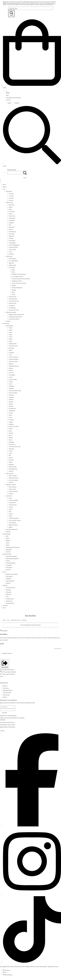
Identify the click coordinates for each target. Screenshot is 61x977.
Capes (10, 498)
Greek (10, 384)
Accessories (9, 495)
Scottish (11, 433)
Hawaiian (11, 388)
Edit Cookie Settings (41, 966)
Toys (4, 189)
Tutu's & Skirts (12, 522)
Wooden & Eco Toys (14, 310)
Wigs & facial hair (13, 525)
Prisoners (11, 419)
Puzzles (8, 560)
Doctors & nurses (13, 361)
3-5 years (11, 195)
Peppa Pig (11, 236)
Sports (10, 440)
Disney (10, 213)
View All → (8, 321)
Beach (7, 538)
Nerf (10, 225)
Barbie (10, 207)
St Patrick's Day (10, 598)
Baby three (11, 204)
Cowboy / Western (13, 357)
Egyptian (11, 363)
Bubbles (8, 540)
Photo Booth (9, 576)
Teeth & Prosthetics (14, 518)
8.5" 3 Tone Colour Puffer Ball (7, 674)
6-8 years (11, 198)
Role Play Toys (12, 303)
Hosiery (11, 513)
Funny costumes (13, 379)
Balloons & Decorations (12, 574)
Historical (11, 395)
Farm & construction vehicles (19, 283)
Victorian (11, 460)
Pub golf (11, 422)
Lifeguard (11, 397)
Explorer (11, 368)
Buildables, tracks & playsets (19, 274)
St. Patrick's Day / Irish (14, 446)
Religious (11, 424)
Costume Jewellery (13, 500)
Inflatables (8, 578)
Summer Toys (9, 601)
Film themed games (10, 563)
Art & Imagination (13, 260)
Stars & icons (12, 444)
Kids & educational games (12, 558)
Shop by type (9, 256)
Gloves (10, 509)
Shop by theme (9, 325)
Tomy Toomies (12, 249)
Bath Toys (11, 263)
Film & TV (11, 372)
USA (10, 455)
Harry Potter (12, 218)
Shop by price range (11, 312)
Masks (10, 516)
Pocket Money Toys (14, 301)
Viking (10, 462)
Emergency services (17, 281)
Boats (13, 272)
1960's (10, 334)
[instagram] (32, 893)
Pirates (11, 413)
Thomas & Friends (13, 247)
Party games (9, 567)
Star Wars (11, 254)
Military (14, 285)
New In (4, 187)
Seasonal (5, 585)
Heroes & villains (13, 393)
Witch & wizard (12, 466)
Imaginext (11, 222)
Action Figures (12, 258)
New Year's (8, 594)
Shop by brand (9, 202)
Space (13, 292)
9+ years (11, 200)
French (10, 377)
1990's (10, 341)
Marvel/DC (12, 227)
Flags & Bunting (10, 581)
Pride (10, 415)
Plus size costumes (13, 480)
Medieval (11, 399)
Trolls (10, 251)
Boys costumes (12, 487)
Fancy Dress (6, 323)
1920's (10, 328)
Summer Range (6, 534)
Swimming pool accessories (12, 547)
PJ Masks (11, 238)
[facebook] (32, 825)
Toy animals (12, 305)
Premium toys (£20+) (14, 319)
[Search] (25, 172)
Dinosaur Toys (12, 296)
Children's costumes (11, 484)
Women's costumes (13, 478)
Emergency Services (14, 366)
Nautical (11, 406)
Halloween (11, 386)
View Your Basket (25, 625)
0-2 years (11, 193)
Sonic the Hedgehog (14, 245)
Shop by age (9, 191)
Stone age (11, 448)
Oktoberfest (12, 410)
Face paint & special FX (11, 529)
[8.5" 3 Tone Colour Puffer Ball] (8, 672)
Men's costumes (13, 475)
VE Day (11, 457)
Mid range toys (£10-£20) (15, 316)
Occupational (12, 408)
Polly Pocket (12, 240)
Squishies (24, 620)
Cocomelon (12, 211)
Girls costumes (12, 489)
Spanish (11, 437)
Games (7, 542)
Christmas (11, 352)
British (10, 350)
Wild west (11, 464)
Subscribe (4, 712)
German (11, 381)
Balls (7, 536)
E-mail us (2, 730)
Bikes (13, 269)
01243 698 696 (11, 727)
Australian (11, 348)
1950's (10, 332)
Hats (10, 511)
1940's (10, 330)
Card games (9, 565)
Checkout (17, 103)
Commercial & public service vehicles (21, 278)
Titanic (10, 451)
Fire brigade (12, 375)
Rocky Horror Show (14, 426)
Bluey (10, 209)
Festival (11, 370)
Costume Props (13, 504)
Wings (10, 527)
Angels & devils (12, 343)
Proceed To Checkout (35, 625)
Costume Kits (12, 502)
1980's (10, 339)
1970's (10, 337)
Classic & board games (11, 556)
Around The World (10, 587)
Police (10, 417)
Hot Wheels (12, 220)
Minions (11, 229)
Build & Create (12, 265)
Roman (10, 428)
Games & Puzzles (7, 554)
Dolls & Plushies (13, 298)
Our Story (5, 605)
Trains (13, 294)
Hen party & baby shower (15, 390)
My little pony (12, 231)
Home (4, 184)
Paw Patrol (12, 234)
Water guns (9, 549)
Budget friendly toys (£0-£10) (16, 314)
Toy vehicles (12, 267)
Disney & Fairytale (13, 359)
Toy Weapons (12, 307)
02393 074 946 (10, 722)
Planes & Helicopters (17, 287)
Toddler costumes (13, 491)
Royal (10, 431)
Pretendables (12, 243)
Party (4, 572)
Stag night (11, 442)
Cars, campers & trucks (17, 276)
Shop (4, 620)
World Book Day (13, 469)
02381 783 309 (11, 724)
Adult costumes (10, 473)
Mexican (11, 401)
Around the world (13, 345)
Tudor (10, 453)
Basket (9, 103)
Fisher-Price (12, 216)
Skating (14, 290)
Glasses (11, 507)
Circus (10, 354)
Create (56, 966)
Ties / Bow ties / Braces (15, 520)
